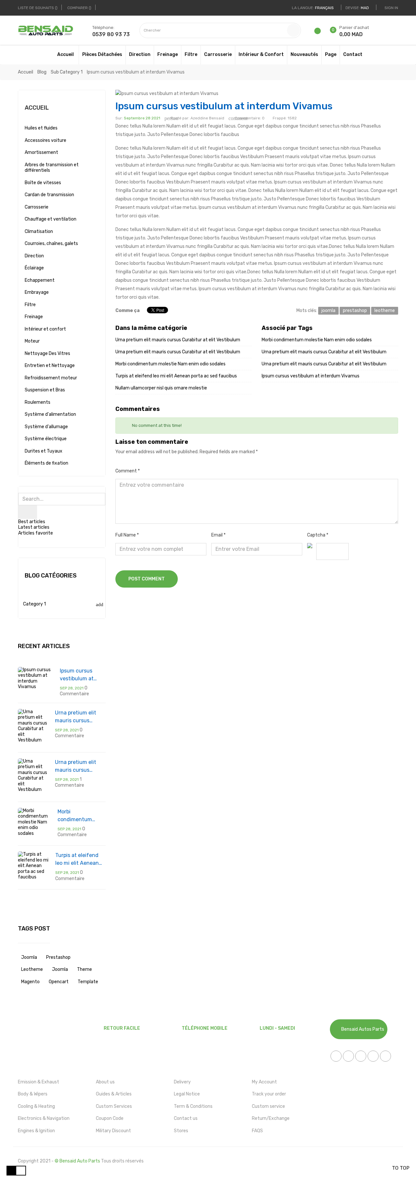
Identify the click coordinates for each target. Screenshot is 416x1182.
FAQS (257, 1131)
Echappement (40, 280)
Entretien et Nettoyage (50, 365)
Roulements (37, 402)
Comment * (127, 471)
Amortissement (41, 152)
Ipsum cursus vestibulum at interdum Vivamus (82, 675)
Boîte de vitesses (43, 182)
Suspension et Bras (45, 390)
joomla (29, 957)
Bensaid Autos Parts (362, 1029)
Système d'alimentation (50, 414)
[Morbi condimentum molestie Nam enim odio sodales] (34, 821)
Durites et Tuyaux (43, 451)
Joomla (60, 969)
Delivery (182, 1082)
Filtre (30, 304)
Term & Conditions (193, 1106)
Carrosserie (36, 207)
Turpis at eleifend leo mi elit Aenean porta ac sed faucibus (77, 859)
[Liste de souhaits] (319, 32)
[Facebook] (336, 1056)
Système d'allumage (46, 426)
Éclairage (34, 268)
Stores (181, 1131)
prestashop (58, 957)
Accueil (37, 107)
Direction (34, 256)
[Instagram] (385, 1056)
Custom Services (114, 1106)
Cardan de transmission (49, 194)
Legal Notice (187, 1094)
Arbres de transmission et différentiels (52, 167)
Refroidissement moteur (51, 378)
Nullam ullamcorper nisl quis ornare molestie (161, 388)
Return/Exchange (271, 1118)
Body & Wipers (32, 1094)
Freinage (34, 316)
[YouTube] (360, 1056)
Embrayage (37, 292)
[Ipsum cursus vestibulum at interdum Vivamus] (35, 678)
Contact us (186, 1118)
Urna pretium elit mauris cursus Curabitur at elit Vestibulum (75, 717)
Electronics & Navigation (44, 1118)
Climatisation (39, 231)
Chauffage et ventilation (50, 219)
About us (105, 1082)
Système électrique (46, 439)
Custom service (268, 1106)
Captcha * (317, 535)
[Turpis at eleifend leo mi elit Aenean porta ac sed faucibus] (33, 865)
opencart (59, 982)
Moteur (32, 341)
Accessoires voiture (45, 140)
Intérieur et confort (45, 329)
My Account (264, 1082)
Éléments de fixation (46, 463)
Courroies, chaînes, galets (51, 243)
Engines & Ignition (36, 1131)
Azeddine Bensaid (207, 118)
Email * (218, 535)
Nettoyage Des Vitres (47, 353)
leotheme (32, 969)
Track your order (269, 1094)
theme (84, 969)
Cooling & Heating (36, 1106)
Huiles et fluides (41, 128)
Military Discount (113, 1131)
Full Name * (127, 535)
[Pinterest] (373, 1056)
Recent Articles (44, 646)
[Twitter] (348, 1056)
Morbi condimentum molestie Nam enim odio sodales (81, 815)
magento (30, 982)
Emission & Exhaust (38, 1082)
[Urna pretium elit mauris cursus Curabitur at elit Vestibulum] (33, 725)
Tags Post (34, 928)
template (88, 982)
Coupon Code (110, 1118)
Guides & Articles (114, 1094)
